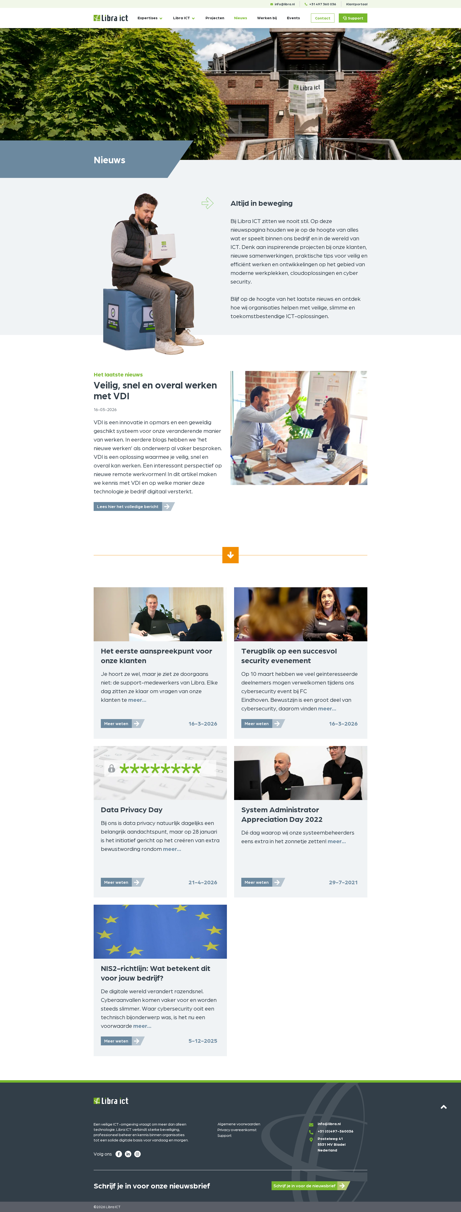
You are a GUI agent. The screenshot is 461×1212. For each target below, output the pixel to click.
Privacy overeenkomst (237, 1129)
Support (225, 1135)
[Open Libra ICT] (193, 18)
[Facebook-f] (118, 1154)
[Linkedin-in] (128, 1154)
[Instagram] (137, 1154)
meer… (137, 699)
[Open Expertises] (161, 18)
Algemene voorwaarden (239, 1123)
